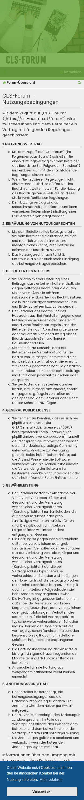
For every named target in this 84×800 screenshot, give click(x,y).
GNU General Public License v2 (36, 427)
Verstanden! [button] (42, 791)
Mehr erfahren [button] (51, 780)
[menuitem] (79, 83)
